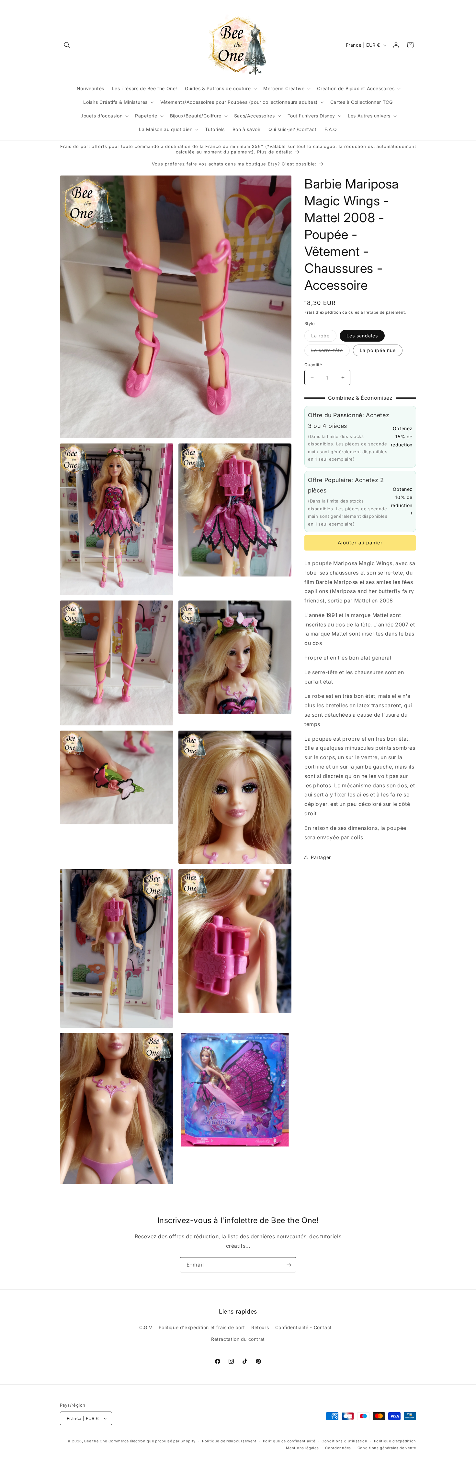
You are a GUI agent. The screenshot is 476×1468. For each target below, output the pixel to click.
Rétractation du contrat (238, 1339)
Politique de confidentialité (289, 1441)
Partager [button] (321, 857)
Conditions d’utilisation (345, 1441)
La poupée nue (378, 350)
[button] (67, 45)
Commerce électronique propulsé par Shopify (152, 1441)
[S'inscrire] (289, 1264)
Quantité (313, 364)
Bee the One (95, 1441)
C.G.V (145, 1327)
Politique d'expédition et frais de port (202, 1327)
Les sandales (362, 335)
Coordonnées (338, 1448)
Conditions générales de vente (386, 1448)
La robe (323, 337)
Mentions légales (302, 1448)
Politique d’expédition (395, 1441)
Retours (260, 1327)
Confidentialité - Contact (303, 1327)
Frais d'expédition (322, 312)
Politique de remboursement (229, 1441)
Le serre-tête (330, 351)
